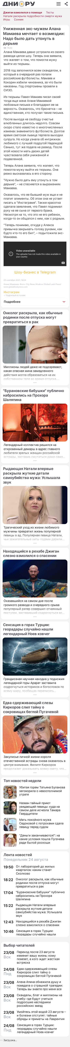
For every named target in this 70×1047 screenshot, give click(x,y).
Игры (6, 19)
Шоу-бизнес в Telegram (35, 272)
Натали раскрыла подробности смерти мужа (32, 16)
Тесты (50, 12)
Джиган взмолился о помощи (22, 12)
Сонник (19, 19)
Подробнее (12, 301)
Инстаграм (11, 292)
